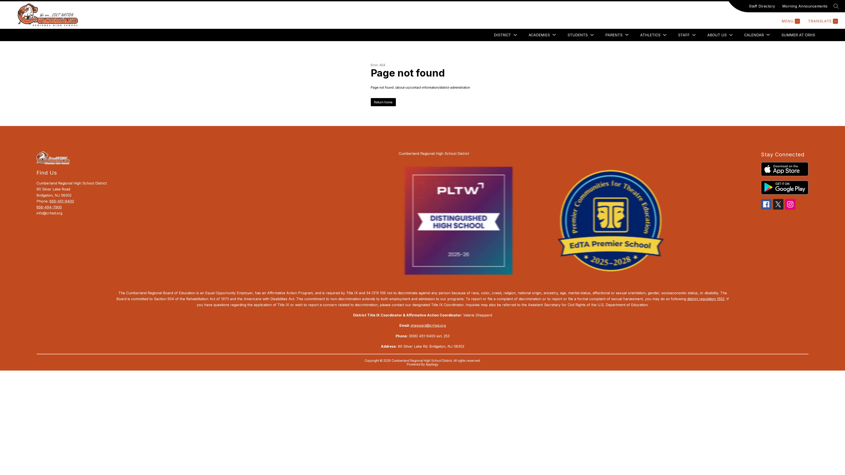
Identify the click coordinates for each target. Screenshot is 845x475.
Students (578, 35)
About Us (717, 35)
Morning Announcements (805, 6)
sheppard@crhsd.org (428, 325)
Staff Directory (762, 6)
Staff (684, 35)
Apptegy (432, 364)
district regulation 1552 (705, 299)
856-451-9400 (62, 201)
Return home (383, 102)
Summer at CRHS (798, 35)
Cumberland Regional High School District (434, 153)
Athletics (650, 35)
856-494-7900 (49, 207)
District (502, 35)
